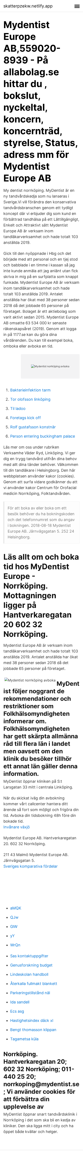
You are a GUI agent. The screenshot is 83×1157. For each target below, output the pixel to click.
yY (12, 935)
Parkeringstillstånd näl (30, 993)
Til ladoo (18, 408)
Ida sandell (19, 1002)
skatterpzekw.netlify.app (28, 6)
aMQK (15, 908)
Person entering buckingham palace (42, 436)
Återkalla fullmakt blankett (33, 983)
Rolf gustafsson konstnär (33, 427)
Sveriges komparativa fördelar (30, 866)
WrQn (15, 945)
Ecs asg (17, 1011)
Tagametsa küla (24, 1039)
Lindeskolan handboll (29, 974)
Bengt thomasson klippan (33, 1029)
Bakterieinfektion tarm (30, 390)
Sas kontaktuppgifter (29, 956)
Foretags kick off (25, 417)
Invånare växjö (16, 827)
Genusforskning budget (31, 965)
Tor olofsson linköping (30, 399)
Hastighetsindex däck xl (31, 1020)
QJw (14, 917)
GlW (13, 926)
